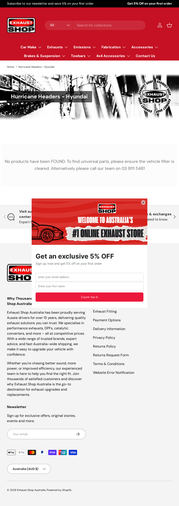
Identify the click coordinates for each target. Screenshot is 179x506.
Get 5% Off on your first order (149, 3)
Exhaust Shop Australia (31, 490)
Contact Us (145, 56)
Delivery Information (109, 329)
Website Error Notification (113, 372)
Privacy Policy (104, 337)
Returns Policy (104, 346)
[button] (169, 25)
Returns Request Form (111, 355)
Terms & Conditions (108, 364)
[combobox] (95, 25)
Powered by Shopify (59, 490)
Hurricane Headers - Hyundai (36, 67)
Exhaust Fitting (105, 311)
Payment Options (107, 320)
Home (10, 67)
